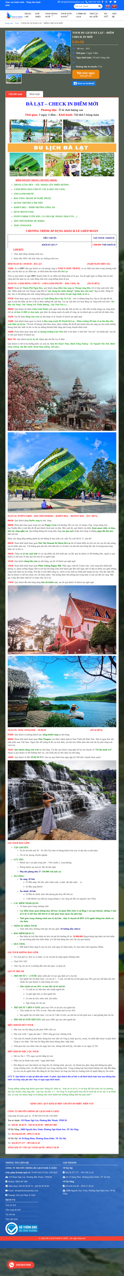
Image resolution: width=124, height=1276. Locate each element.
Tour (17, 23)
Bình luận (34, 94)
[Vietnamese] (115, 6)
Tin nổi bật (10, 1214)
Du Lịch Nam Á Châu (25, 1195)
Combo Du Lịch (81, 15)
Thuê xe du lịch (94, 15)
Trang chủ (27, 15)
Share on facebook (85, 83)
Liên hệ (114, 15)
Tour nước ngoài (66, 15)
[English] (108, 6)
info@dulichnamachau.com (72, 2)
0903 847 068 (94, 2)
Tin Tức (106, 15)
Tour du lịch (10, 1205)
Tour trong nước (51, 15)
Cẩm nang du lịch (13, 1210)
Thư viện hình (11, 1219)
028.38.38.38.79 (26, 1186)
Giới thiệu (38, 15)
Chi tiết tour (15, 94)
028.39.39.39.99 (42, 1186)
